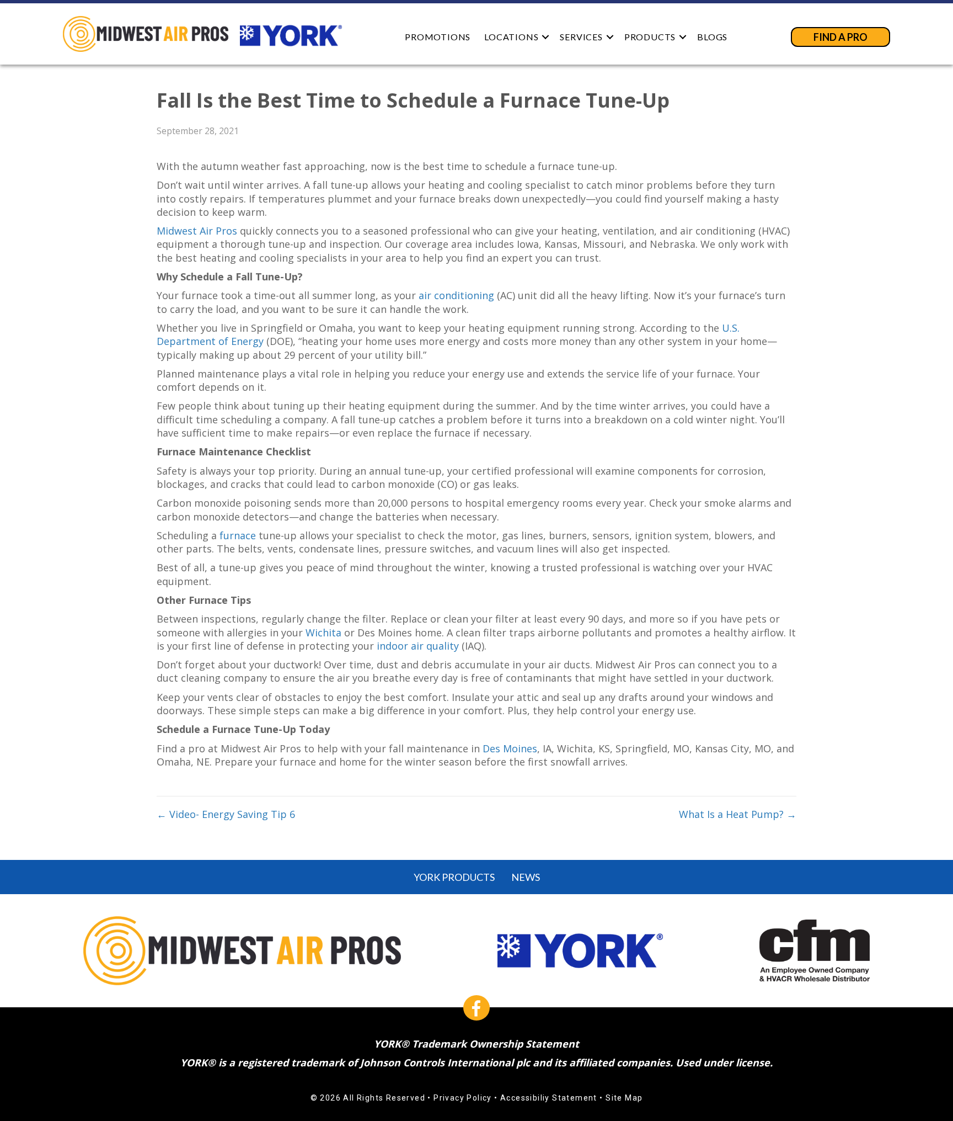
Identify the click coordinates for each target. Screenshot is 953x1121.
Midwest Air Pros (197, 230)
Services (581, 36)
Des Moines (510, 748)
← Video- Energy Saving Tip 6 (226, 814)
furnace (237, 535)
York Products (454, 877)
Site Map (624, 1097)
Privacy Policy (462, 1097)
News (525, 877)
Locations (511, 36)
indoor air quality (418, 645)
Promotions (437, 36)
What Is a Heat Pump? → (737, 814)
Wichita (323, 632)
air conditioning (456, 295)
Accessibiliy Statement (548, 1097)
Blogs (712, 36)
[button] (545, 36)
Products (650, 36)
